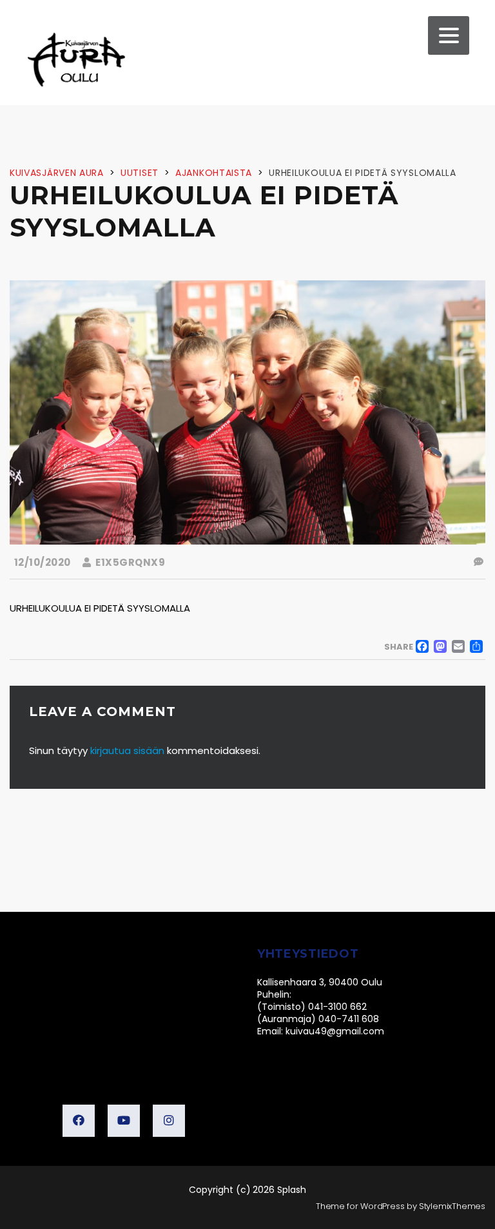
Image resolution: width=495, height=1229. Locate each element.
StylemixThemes (452, 1206)
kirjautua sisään (127, 750)
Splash (291, 1189)
